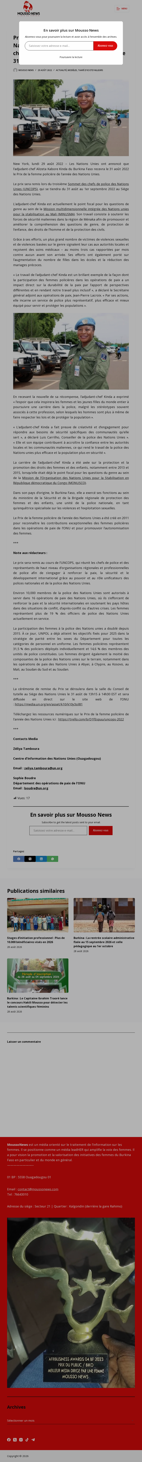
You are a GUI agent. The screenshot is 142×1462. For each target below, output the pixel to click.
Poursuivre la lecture (71, 57)
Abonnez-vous (105, 45)
